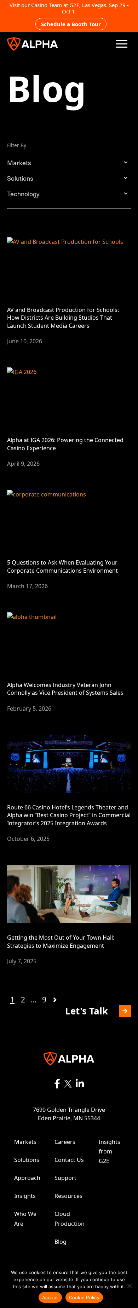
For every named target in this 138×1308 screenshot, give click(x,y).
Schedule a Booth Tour (71, 24)
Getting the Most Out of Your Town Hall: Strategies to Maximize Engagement (60, 941)
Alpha (32, 44)
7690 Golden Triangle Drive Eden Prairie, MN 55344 (69, 1114)
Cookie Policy (84, 1297)
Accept (50, 1297)
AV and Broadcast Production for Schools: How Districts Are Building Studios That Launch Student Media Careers (63, 318)
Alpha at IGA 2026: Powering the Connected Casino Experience (65, 444)
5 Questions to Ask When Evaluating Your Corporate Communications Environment (62, 566)
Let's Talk (90, 1011)
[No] (129, 1285)
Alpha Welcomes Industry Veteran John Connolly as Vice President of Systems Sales (65, 689)
